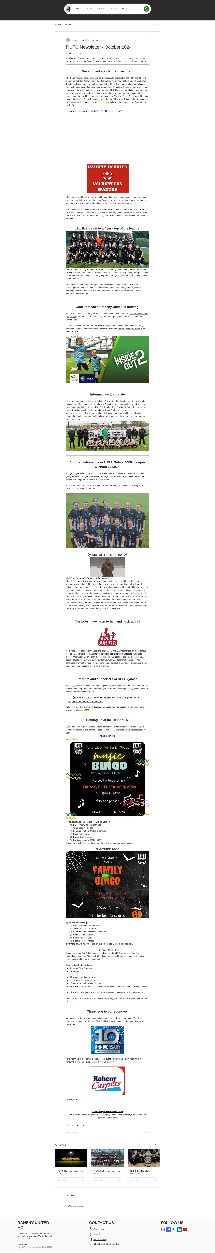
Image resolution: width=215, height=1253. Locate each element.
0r (107, 1244)
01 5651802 (99, 1244)
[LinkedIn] (179, 1229)
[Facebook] (168, 1229)
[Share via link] (84, 1125)
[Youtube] (185, 1229)
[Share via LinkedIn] (78, 1125)
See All (157, 1145)
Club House (99, 1229)
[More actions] (147, 40)
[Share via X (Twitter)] (73, 1125)
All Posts (58, 25)
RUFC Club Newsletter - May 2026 (71, 1172)
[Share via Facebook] (67, 1125)
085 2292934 (100, 1239)
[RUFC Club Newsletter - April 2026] (107, 1158)
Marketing (68, 25)
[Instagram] (163, 1229)
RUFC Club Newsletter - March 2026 (141, 1172)
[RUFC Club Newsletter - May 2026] (71, 1158)
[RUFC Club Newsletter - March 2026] (144, 1158)
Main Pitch (99, 1234)
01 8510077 (114, 1244)
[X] (174, 1229)
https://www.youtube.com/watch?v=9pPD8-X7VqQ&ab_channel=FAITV (94, 111)
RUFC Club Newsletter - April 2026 (107, 1172)
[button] (89, 9)
